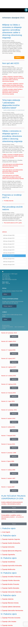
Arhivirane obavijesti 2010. (9, 264)
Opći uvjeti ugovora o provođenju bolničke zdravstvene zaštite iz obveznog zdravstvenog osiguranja (12, 171)
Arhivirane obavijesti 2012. (9, 258)
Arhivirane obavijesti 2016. (9, 247)
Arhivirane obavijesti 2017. (9, 244)
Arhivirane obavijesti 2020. (9, 235)
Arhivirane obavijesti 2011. (9, 261)
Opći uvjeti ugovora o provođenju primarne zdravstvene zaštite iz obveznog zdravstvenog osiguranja (12, 166)
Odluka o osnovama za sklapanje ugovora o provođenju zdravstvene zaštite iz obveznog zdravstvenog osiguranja (13, 156)
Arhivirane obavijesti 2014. (9, 252)
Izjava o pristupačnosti (19, 326)
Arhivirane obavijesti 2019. (9, 238)
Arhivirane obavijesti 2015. (9, 250)
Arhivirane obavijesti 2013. (9, 255)
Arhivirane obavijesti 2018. (9, 241)
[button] (26, 10)
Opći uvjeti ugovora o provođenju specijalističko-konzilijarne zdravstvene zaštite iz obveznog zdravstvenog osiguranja (13, 177)
